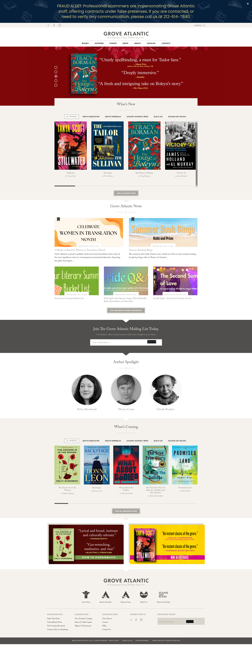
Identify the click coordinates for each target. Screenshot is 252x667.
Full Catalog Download (56, 626)
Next (203, 148)
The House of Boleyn (144, 173)
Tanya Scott (72, 176)
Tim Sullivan (108, 176)
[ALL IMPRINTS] (71, 117)
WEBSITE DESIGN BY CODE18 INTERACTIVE (166, 640)
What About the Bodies (126, 489)
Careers (105, 622)
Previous (51, 146)
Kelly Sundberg (68, 493)
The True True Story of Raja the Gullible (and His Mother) (155, 490)
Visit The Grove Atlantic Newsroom (126, 310)
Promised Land (184, 488)
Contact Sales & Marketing (57, 629)
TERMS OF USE (127, 640)
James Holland (182, 176)
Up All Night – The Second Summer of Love (172, 298)
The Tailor (107, 173)
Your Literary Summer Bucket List (69, 298)
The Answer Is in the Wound (67, 489)
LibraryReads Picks (54, 622)
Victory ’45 (181, 173)
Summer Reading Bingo (141, 250)
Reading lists (83, 246)
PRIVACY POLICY (114, 640)
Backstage (96, 488)
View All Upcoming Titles (126, 511)
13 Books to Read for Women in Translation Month (79, 250)
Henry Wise (186, 491)
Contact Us (106, 629)
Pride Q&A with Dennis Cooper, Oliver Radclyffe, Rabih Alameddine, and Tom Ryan (125, 300)
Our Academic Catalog (83, 618)
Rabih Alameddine (156, 496)
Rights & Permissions (83, 626)
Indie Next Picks (53, 618)
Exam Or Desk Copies (83, 622)
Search (198, 25)
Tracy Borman (145, 176)
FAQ (104, 626)
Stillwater (71, 173)
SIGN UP (151, 341)
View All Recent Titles (126, 193)
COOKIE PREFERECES (142, 640)
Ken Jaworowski (127, 493)
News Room (107, 618)
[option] (126, 76)
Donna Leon (97, 491)
